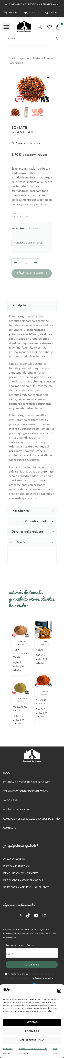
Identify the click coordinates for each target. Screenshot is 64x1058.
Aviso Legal (11, 800)
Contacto (9, 828)
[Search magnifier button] (56, 38)
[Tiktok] (28, 915)
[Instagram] (20, 915)
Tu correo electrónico (20, 945)
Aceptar (32, 1022)
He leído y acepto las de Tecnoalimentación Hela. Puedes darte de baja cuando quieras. (29, 978)
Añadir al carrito (31, 273)
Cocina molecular (45, 643)
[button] (59, 990)
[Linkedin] (44, 915)
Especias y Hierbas (30, 58)
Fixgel (39, 650)
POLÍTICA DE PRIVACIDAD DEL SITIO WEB (26, 782)
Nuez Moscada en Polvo (20, 653)
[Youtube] (36, 915)
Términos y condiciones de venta (25, 791)
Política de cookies (16, 810)
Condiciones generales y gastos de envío (31, 819)
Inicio (13, 58)
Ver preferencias (32, 1040)
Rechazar (32, 1031)
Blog (6, 773)
